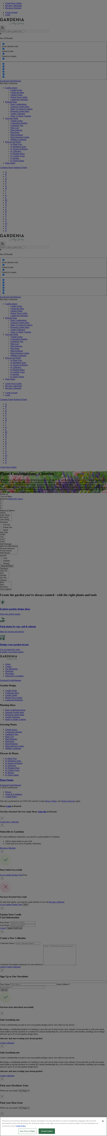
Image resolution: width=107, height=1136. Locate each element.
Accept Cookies (47, 1131)
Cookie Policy (21, 1126)
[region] (53, 1126)
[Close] (103, 1121)
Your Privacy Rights (27, 1131)
